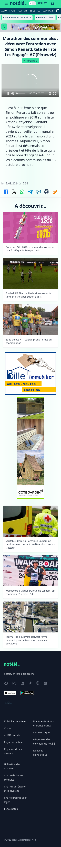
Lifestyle (35, 10)
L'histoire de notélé (15, 721)
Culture (22, 10)
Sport (12, 10)
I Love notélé (11, 808)
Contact (8, 728)
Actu (4, 10)
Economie (48, 10)
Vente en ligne (41, 732)
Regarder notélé (13, 742)
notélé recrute (12, 735)
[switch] (32, 3)
